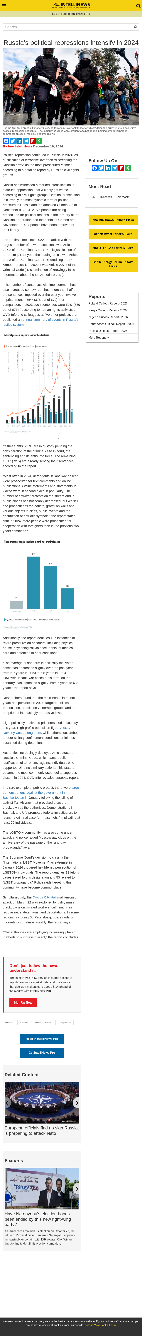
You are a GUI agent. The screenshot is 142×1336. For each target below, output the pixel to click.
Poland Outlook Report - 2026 (108, 303)
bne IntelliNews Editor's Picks (113, 220)
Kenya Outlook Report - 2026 (108, 310)
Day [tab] (92, 196)
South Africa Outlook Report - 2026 (111, 324)
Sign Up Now (23, 1002)
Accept (89, 1324)
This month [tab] (122, 196)
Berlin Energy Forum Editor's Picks (113, 264)
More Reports (98, 337)
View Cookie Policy (105, 1324)
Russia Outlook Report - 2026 (108, 330)
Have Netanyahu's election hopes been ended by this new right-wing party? (38, 1219)
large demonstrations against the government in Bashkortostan (41, 792)
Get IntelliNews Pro (42, 1052)
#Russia (9, 1023)
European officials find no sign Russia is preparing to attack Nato (41, 1130)
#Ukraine (24, 1023)
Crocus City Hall (44, 897)
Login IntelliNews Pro (76, 14)
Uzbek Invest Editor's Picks (113, 234)
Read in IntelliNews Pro (42, 1038)
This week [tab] (105, 196)
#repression (65, 1023)
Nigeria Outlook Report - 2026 (108, 317)
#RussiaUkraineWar (44, 1023)
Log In (56, 14)
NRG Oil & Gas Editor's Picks (113, 248)
